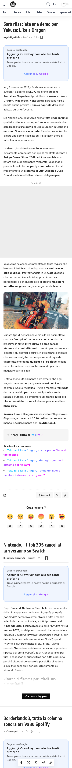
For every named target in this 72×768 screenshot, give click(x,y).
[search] (48, 4)
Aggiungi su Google (36, 73)
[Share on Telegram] (43, 762)
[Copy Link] (50, 762)
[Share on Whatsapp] (36, 762)
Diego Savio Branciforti (14, 558)
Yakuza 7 (37, 435)
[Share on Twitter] (28, 762)
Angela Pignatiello (11, 37)
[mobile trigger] (6, 4)
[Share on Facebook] (21, 762)
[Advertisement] (36, 222)
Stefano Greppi (10, 731)
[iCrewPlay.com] (12, 4)
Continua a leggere (36, 696)
